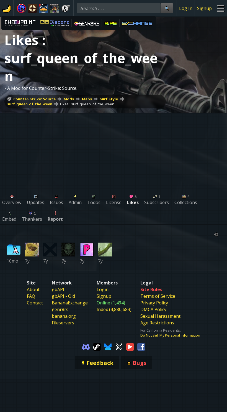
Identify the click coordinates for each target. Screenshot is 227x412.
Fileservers (63, 323)
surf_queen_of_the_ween (29, 103)
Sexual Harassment (160, 316)
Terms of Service (157, 296)
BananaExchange (70, 303)
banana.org (64, 316)
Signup (204, 8)
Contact (35, 303)
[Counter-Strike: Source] (65, 8)
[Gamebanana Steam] (96, 346)
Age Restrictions (157, 323)
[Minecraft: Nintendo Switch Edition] (54, 8)
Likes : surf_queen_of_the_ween (87, 103)
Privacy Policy (154, 303)
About (33, 289)
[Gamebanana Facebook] (141, 346)
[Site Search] (167, 8)
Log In (185, 8)
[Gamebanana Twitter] (119, 346)
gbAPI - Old (63, 296)
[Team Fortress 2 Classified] (32, 8)
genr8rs (60, 309)
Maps (87, 98)
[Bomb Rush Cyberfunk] (43, 8)
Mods (69, 98)
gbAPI (58, 289)
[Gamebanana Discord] (85, 346)
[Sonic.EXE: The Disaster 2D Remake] (21, 8)
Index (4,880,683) (114, 309)
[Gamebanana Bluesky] (108, 346)
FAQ (31, 296)
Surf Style (109, 98)
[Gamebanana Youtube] (130, 346)
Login (103, 289)
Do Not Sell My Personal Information (170, 335)
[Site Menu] (220, 8)
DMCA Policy (153, 309)
